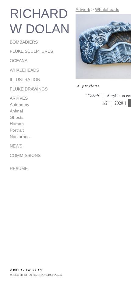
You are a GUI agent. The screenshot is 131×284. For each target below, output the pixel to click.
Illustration (25, 79)
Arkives (19, 98)
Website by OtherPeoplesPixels (36, 274)
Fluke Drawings (29, 89)
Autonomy (19, 104)
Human (17, 123)
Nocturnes (20, 136)
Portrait (17, 130)
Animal (16, 110)
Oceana (18, 60)
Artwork (83, 9)
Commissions (25, 155)
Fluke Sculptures (31, 51)
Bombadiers (24, 42)
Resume (19, 168)
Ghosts (16, 117)
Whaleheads (24, 70)
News (16, 146)
